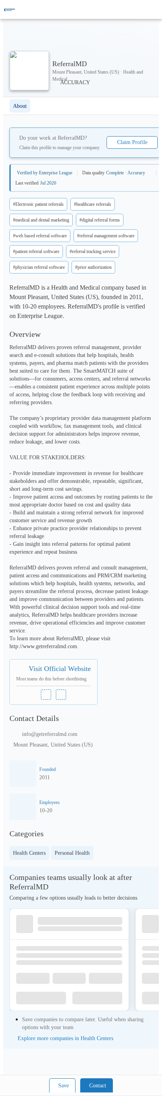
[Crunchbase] (61, 694)
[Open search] (142, 9)
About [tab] (20, 106)
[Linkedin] (46, 694)
